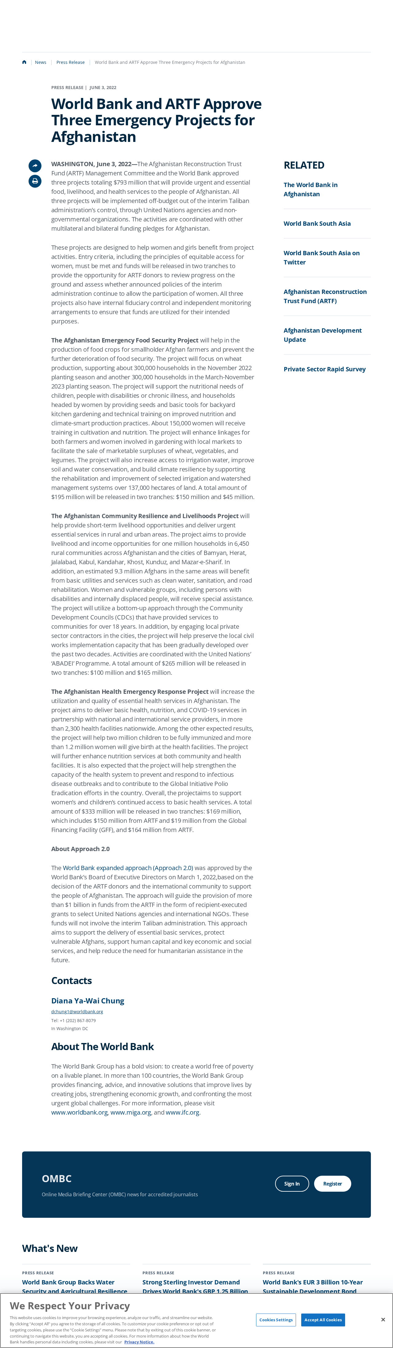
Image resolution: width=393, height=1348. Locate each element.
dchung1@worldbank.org (77, 1011)
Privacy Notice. (139, 1341)
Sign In (292, 1183)
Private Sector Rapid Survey (325, 369)
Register (332, 1183)
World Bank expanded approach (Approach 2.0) (128, 868)
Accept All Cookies (323, 1320)
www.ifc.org (182, 1112)
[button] (35, 181)
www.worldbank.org (79, 1112)
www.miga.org (131, 1112)
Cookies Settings (276, 1320)
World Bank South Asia (317, 223)
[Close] (383, 1320)
